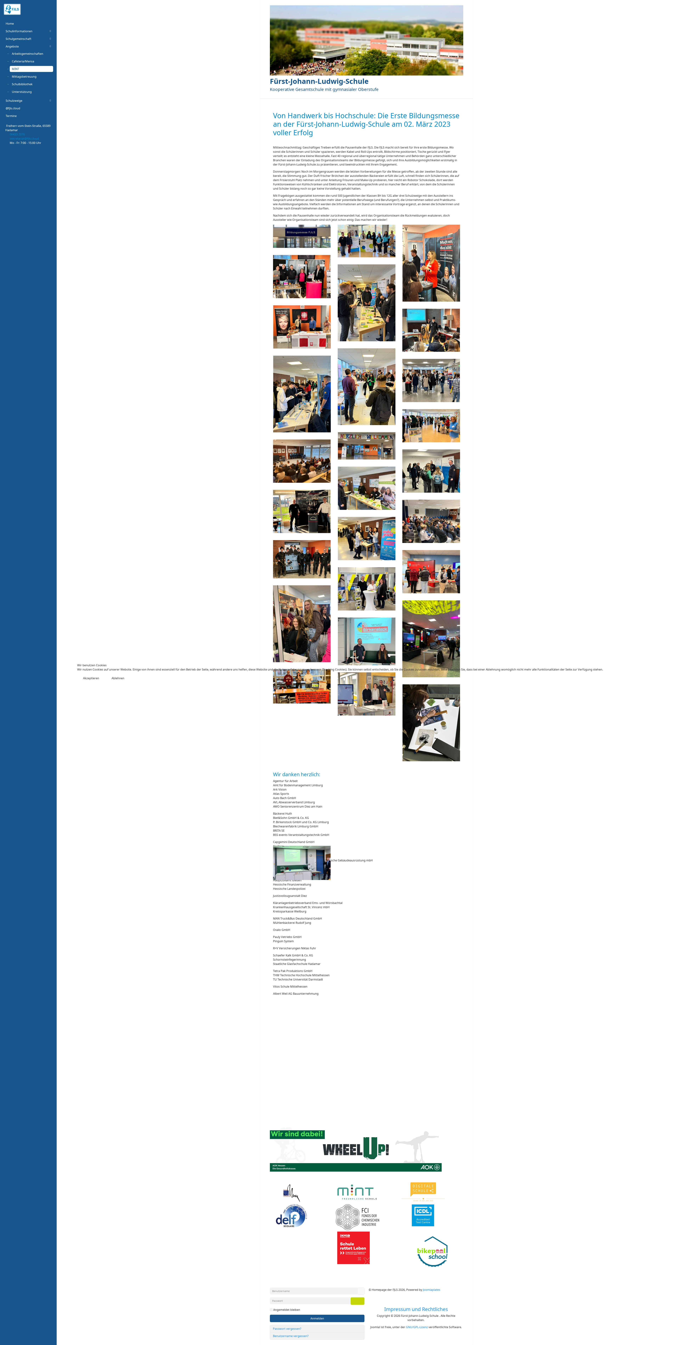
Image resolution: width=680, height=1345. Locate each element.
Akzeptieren (91, 678)
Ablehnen (118, 678)
